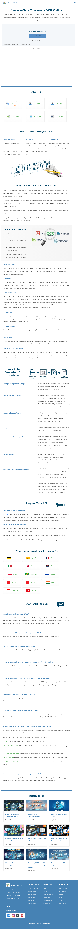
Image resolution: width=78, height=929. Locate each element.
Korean (53, 566)
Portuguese (34, 574)
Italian (15, 566)
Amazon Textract (9, 757)
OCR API (6, 514)
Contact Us (46, 903)
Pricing (61, 894)
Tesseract (6, 741)
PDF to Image (32, 903)
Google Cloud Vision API (11, 746)
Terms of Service (48, 894)
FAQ (60, 897)
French (53, 558)
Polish (15, 574)
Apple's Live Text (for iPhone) (12, 761)
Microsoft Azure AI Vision (11, 753)
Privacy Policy (47, 897)
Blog (44, 888)
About (45, 891)
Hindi (53, 582)
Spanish (34, 558)
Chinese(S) (15, 582)
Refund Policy (47, 900)
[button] (75, 2)
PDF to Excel (31, 897)
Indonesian (15, 590)
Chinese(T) (34, 582)
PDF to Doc (31, 900)
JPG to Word (32, 891)
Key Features (62, 891)
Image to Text (12, 2)
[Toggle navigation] (74, 2)
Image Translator (33, 888)
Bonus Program (63, 888)
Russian (53, 574)
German (14, 558)
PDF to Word (32, 894)
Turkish (34, 590)
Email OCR (62, 903)
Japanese (33, 566)
